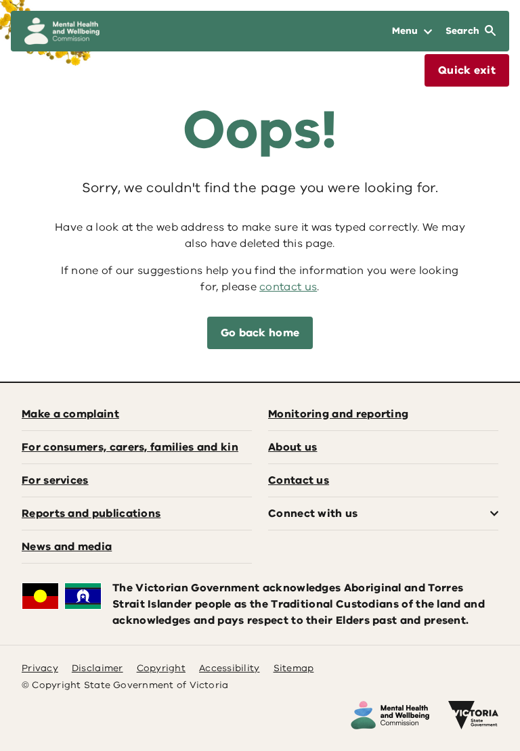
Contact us (298, 480)
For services (55, 480)
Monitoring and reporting (338, 414)
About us (292, 447)
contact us (288, 286)
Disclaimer (97, 668)
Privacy (40, 668)
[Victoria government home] (473, 715)
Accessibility (229, 668)
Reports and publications (91, 513)
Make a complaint (70, 414)
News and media (67, 546)
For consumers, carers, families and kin (130, 447)
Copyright (161, 668)
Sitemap (294, 668)
